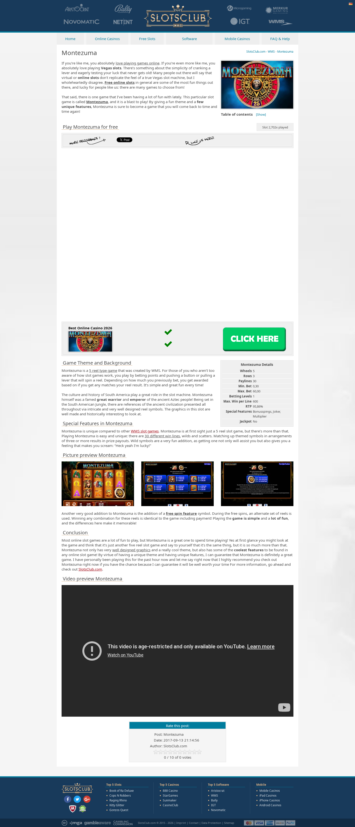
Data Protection (211, 823)
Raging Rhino (118, 800)
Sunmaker (170, 800)
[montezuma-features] (257, 505)
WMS (214, 795)
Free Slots (147, 38)
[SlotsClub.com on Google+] (87, 799)
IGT (213, 805)
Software (189, 38)
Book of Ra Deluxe (121, 791)
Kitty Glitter (116, 805)
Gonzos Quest (118, 810)
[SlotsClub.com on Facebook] (67, 799)
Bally (214, 800)
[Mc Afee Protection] (72, 809)
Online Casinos (107, 38)
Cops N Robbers (120, 795)
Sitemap (229, 823)
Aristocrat (217, 791)
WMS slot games (145, 431)
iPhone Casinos (269, 800)
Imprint (181, 823)
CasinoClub (170, 805)
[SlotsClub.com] (177, 26)
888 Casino (170, 791)
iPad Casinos (268, 795)
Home (70, 38)
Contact (194, 823)
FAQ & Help (280, 38)
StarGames (170, 795)
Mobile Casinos (237, 38)
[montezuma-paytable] (177, 505)
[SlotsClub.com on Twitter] (77, 799)
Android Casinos (270, 805)
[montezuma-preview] (98, 505)
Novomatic (218, 810)
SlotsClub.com (90, 569)
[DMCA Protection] (82, 809)
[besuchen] (254, 352)
